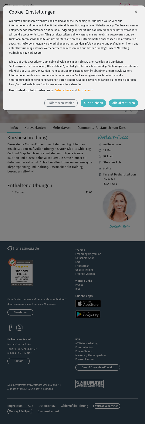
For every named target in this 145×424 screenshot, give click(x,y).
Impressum (85, 90)
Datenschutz (62, 90)
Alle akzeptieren (123, 103)
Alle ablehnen (93, 103)
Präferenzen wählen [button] (61, 103)
